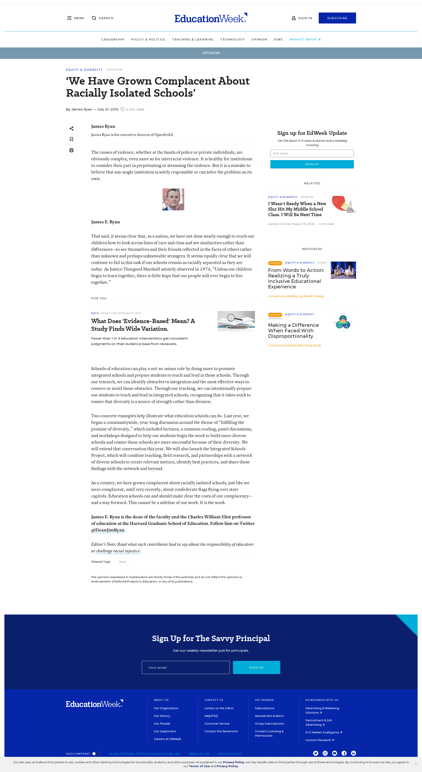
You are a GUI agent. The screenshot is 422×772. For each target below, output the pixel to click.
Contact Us (213, 699)
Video (322, 262)
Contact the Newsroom (221, 731)
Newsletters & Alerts (269, 716)
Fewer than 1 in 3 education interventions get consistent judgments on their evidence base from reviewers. (139, 341)
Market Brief (304, 39)
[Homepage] (211, 18)
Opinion (259, 39)
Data (95, 313)
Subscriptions (265, 708)
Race (122, 561)
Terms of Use (199, 753)
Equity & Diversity (84, 69)
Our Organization (166, 708)
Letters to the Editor (219, 708)
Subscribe (337, 18)
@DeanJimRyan (107, 530)
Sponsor (275, 318)
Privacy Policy (230, 753)
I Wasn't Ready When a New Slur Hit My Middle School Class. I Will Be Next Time (297, 209)
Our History (162, 716)
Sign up (256, 667)
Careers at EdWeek (167, 739)
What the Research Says (121, 313)
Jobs (278, 39)
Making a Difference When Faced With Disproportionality (293, 330)
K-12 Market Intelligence (323, 732)
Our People (162, 723)
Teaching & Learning (193, 39)
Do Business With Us (322, 699)
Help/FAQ (211, 716)
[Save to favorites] (71, 139)
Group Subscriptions (269, 723)
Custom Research (319, 740)
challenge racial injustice (118, 551)
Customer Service (216, 723)
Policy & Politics (148, 39)
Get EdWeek (264, 699)
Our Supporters (165, 731)
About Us (161, 699)
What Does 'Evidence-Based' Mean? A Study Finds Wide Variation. (143, 325)
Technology (232, 39)
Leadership (113, 39)
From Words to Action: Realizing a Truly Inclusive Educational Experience (296, 278)
